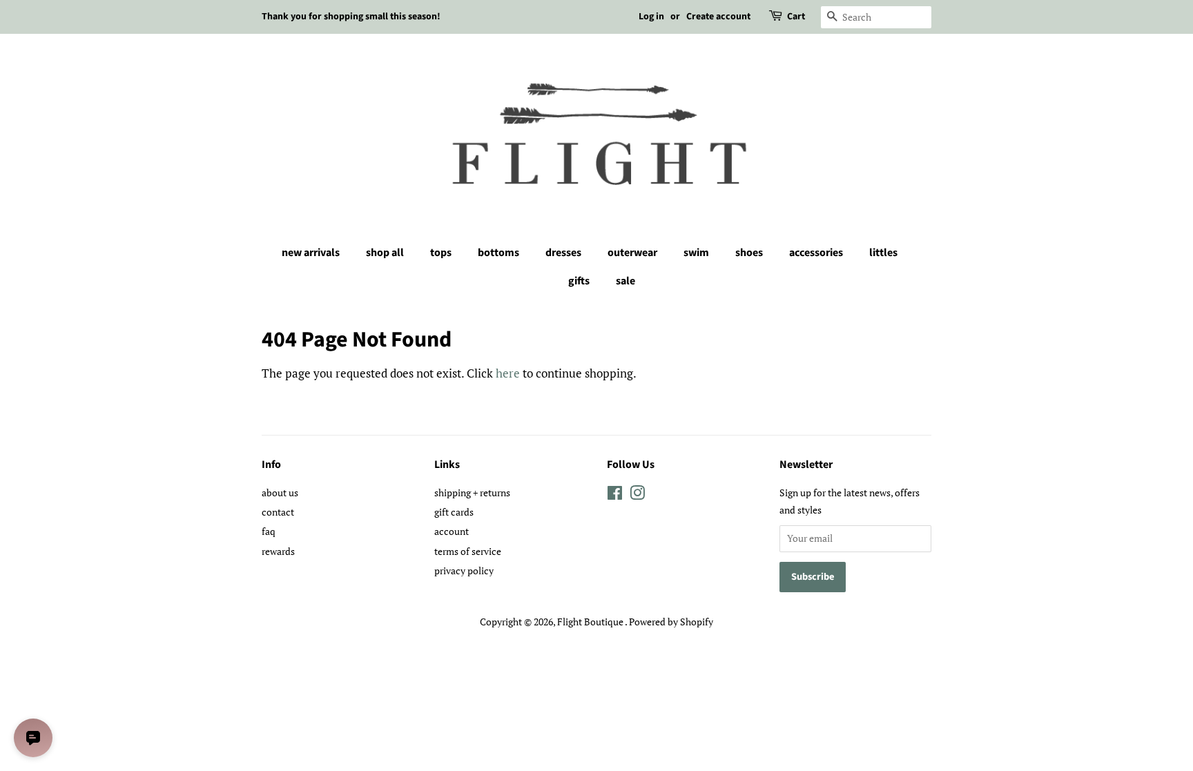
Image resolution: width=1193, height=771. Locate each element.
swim (696, 252)
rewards (278, 551)
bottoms (498, 252)
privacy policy (464, 570)
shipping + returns (472, 492)
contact (278, 511)
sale (625, 281)
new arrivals (311, 252)
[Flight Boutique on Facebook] (615, 495)
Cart (796, 16)
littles (883, 252)
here (508, 373)
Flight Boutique (591, 621)
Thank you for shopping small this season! (351, 16)
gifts (579, 281)
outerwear (632, 252)
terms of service (467, 551)
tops (441, 252)
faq (268, 531)
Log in (651, 16)
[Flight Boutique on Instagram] (637, 495)
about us (280, 492)
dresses (563, 252)
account (451, 531)
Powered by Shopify (671, 621)
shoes (749, 252)
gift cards (454, 511)
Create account (718, 16)
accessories (816, 252)
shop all (385, 252)
